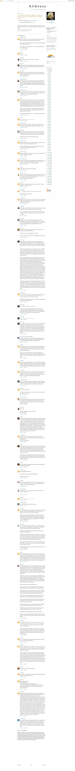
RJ (20, 552)
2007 (49, 179)
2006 (49, 181)
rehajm (21, 63)
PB (20, 167)
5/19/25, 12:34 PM (23, 76)
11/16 (48, 81)
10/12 (48, 88)
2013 (49, 170)
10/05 (48, 90)
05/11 (48, 122)
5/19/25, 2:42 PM (23, 342)
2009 (49, 176)
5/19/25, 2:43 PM (23, 357)
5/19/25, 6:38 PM (23, 618)
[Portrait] (51, 19)
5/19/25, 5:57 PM (23, 521)
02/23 (48, 139)
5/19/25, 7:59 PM (23, 669)
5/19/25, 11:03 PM (23, 727)
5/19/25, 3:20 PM (23, 414)
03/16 (48, 135)
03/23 (48, 133)
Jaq (20, 416)
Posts (49, 63)
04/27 (48, 125)
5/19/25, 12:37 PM (23, 95)
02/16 (48, 141)
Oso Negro (21, 718)
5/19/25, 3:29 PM (23, 432)
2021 (49, 157)
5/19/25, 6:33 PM (23, 561)
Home (32, 765)
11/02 (48, 84)
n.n (20, 52)
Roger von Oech (22, 397)
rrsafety (21, 70)
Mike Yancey (22, 173)
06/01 (48, 118)
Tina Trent (21, 469)
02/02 (48, 144)
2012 (49, 171)
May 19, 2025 (32, 22)
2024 (49, 152)
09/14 (48, 95)
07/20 (48, 107)
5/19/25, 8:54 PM (23, 689)
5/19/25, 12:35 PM (23, 87)
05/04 (48, 124)
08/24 (48, 99)
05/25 (48, 119)
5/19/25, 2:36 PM (23, 333)
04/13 (48, 129)
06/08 (48, 116)
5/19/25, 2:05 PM (23, 290)
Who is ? (50, 22)
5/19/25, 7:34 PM (23, 642)
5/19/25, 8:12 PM (23, 677)
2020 (49, 158)
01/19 (48, 147)
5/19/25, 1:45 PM (23, 225)
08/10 (48, 102)
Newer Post (19, 765)
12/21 (48, 73)
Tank (20, 480)
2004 (49, 184)
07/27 (48, 105)
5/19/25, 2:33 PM (23, 319)
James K (21, 370)
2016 (49, 165)
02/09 (48, 142)
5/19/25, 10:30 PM (23, 715)
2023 (49, 154)
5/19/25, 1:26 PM (23, 215)
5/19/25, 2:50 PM (23, 377)
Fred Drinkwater (22, 379)
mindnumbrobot (22, 89)
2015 (49, 166)
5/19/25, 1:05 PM (23, 179)
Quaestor (21, 239)
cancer (20, 30)
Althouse (37, 6)
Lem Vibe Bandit (22, 502)
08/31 (48, 98)
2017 (49, 163)
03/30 (48, 132)
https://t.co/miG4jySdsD (33, 20)
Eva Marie (21, 434)
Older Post (43, 765)
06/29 (48, 112)
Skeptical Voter (22, 158)
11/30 (48, 78)
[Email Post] (31, 29)
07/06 (48, 110)
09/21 (48, 93)
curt (20, 637)
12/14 (48, 75)
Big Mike (21, 189)
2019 (49, 160)
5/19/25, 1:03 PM (23, 170)
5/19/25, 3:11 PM (23, 404)
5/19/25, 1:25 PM (23, 203)
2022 (49, 155)
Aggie (21, 497)
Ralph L (21, 130)
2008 (49, 178)
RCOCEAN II (22, 37)
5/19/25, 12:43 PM (23, 115)
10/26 (48, 85)
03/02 (48, 138)
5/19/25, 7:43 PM (23, 664)
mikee (21, 344)
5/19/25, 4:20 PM (23, 441)
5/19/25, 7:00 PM (23, 635)
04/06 (48, 130)
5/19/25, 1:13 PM (23, 195)
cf (20, 98)
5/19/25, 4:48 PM (23, 460)
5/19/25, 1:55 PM (23, 237)
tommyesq (21, 292)
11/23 (48, 79)
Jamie (21, 182)
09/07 (48, 96)
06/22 (48, 113)
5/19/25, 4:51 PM (23, 477)
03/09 (48, 136)
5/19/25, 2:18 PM (23, 314)
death (23, 30)
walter (21, 672)
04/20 (48, 127)
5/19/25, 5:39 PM (23, 505)
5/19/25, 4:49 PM (23, 467)
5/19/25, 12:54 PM (23, 149)
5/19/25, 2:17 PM (23, 302)
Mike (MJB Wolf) (22, 79)
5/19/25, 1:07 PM (23, 186)
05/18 (48, 121)
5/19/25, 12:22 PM (23, 49)
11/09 (48, 82)
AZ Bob (21, 524)
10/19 (48, 87)
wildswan (21, 691)
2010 (49, 174)
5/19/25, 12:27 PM (23, 68)
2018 (49, 162)
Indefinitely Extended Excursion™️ (25, 336)
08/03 (48, 104)
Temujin (21, 206)
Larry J (21, 508)
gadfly (21, 564)
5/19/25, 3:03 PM (23, 385)
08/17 (48, 101)
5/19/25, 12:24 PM (23, 55)
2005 (49, 182)
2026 (49, 68)
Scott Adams (26, 30)
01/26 (48, 145)
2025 (49, 70)
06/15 (48, 115)
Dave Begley (22, 488)
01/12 (48, 149)
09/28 (48, 92)
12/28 (48, 72)
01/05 (48, 150)
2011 (49, 173)
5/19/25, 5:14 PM (23, 499)
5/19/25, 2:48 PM (23, 367)
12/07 (48, 76)
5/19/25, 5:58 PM (23, 549)
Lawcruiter (21, 197)
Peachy (21, 57)
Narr (20, 227)
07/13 (48, 108)
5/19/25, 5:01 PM (23, 486)
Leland (21, 218)
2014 (49, 168)
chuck (21, 388)
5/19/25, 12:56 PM (23, 156)
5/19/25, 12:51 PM (23, 127)
